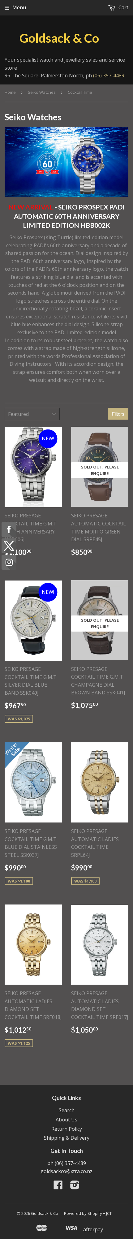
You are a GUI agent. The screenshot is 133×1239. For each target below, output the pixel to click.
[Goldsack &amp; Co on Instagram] (74, 1186)
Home (10, 92)
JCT (109, 1213)
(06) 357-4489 (108, 75)
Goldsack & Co (59, 38)
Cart (122, 7)
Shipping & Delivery (66, 1137)
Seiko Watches (42, 92)
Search (67, 1110)
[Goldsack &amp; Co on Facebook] (58, 1186)
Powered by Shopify (83, 1213)
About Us (66, 1119)
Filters (118, 414)
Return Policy (66, 1128)
